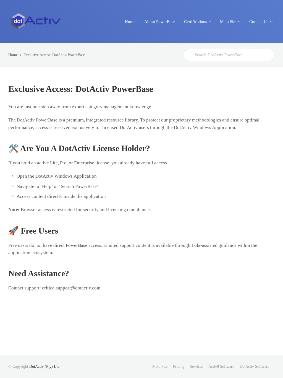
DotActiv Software (254, 366)
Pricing (178, 366)
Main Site (159, 366)
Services (196, 366)
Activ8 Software (221, 366)
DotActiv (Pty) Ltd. (45, 366)
